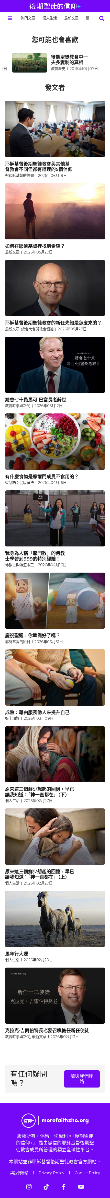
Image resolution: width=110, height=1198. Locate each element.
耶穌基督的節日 (17, 641)
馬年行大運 (16, 954)
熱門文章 (28, 18)
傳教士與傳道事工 (19, 565)
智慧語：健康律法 (19, 482)
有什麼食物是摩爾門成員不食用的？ (42, 476)
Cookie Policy (87, 1173)
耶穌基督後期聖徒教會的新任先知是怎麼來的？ (53, 323)
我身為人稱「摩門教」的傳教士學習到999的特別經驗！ (35, 556)
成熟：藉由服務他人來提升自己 (37, 712)
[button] (9, 18)
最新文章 (71, 18)
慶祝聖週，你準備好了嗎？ (32, 635)
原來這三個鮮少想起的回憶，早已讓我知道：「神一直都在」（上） (39, 874)
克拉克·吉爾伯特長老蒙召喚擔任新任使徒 (47, 1030)
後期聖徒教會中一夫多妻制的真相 (62, 59)
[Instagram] (29, 1187)
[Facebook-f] (64, 1187)
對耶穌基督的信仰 (19, 175)
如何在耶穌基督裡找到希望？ (35, 246)
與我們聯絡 (19, 1173)
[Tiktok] (46, 1187)
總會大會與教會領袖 (37, 329)
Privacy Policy (51, 1173)
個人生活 (49, 18)
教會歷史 (51, 68)
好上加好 (12, 718)
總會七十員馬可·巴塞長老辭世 (35, 399)
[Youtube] (81, 1187)
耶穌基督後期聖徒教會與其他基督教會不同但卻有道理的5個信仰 (38, 166)
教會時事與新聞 (17, 405)
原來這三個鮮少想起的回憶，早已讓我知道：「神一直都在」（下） (39, 791)
